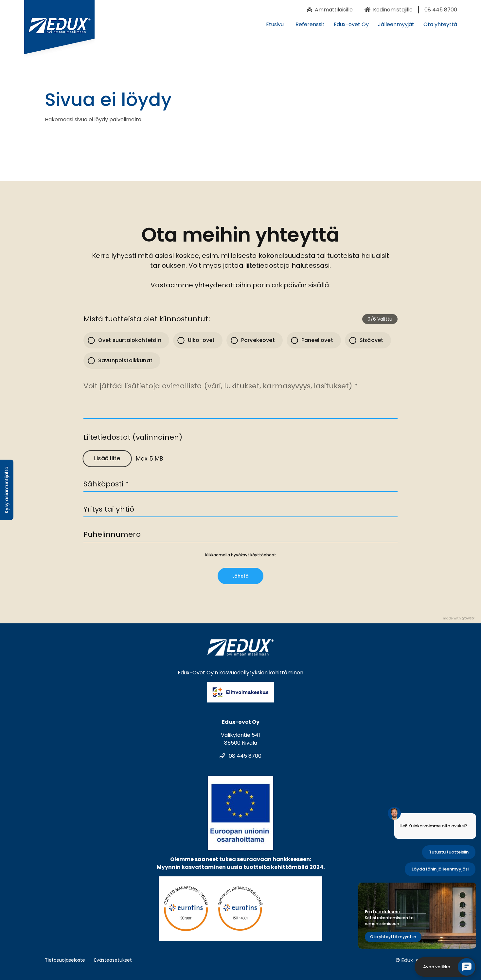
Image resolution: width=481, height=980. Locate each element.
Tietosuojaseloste (65, 960)
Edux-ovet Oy (351, 24)
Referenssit (310, 24)
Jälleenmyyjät (396, 24)
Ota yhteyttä (440, 24)
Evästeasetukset (113, 960)
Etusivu (275, 24)
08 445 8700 (244, 756)
